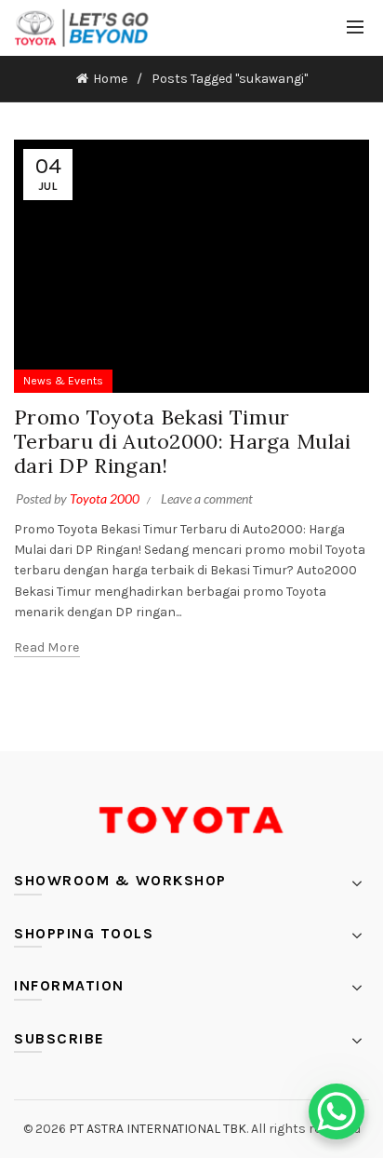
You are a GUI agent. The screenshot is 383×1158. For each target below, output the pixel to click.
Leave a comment (207, 498)
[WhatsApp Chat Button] (336, 1111)
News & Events (63, 380)
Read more (47, 647)
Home (110, 79)
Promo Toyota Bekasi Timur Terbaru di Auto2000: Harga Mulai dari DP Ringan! (182, 441)
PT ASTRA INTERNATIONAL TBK (157, 1129)
